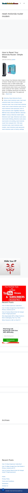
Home (3, 476)
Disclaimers (5, 483)
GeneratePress (18, 490)
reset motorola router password (15, 127)
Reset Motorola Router (15, 98)
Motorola (6, 98)
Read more (9, 94)
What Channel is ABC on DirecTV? (11, 320)
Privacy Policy (6, 479)
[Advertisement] (14, 35)
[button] (20, 3)
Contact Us (5, 485)
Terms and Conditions (8, 481)
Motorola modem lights (17, 114)
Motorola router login (7, 117)
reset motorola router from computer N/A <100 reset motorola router (13, 123)
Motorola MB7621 (15, 112)
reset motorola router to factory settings (13, 129)
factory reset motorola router (12, 100)
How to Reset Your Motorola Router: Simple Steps (12, 54)
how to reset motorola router (13, 106)
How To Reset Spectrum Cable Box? (12, 305)
